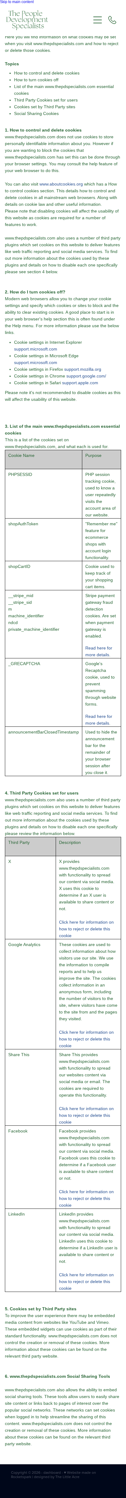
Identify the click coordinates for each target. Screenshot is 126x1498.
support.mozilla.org (82, 369)
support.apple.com (80, 382)
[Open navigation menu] (97, 20)
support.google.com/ (86, 376)
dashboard (52, 1472)
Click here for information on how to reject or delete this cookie (86, 929)
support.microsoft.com (35, 349)
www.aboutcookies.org (61, 184)
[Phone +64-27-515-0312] (112, 20)
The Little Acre (67, 1476)
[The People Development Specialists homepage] (48, 20)
